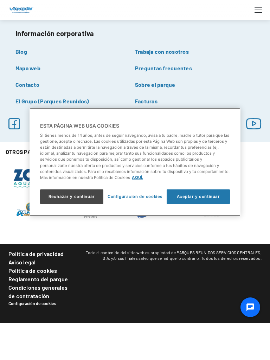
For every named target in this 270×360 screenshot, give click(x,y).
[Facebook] (14, 123)
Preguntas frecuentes (163, 68)
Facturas (146, 101)
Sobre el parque (155, 84)
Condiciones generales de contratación (38, 291)
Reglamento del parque (38, 279)
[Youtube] (254, 123)
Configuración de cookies (32, 303)
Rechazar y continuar (72, 196)
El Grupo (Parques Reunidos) (52, 101)
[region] (135, 162)
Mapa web (27, 68)
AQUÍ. (137, 177)
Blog (21, 51)
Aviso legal (22, 262)
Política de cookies (32, 270)
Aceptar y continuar (198, 196)
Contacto (27, 84)
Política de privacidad (36, 253)
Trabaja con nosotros (162, 51)
